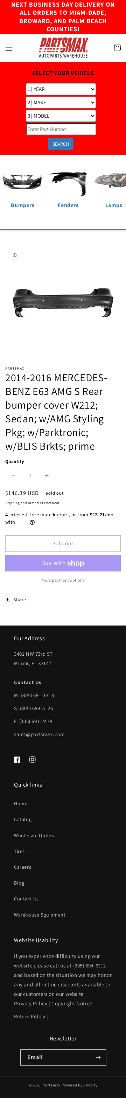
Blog (19, 883)
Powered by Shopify (80, 1085)
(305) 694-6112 (89, 965)
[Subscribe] (98, 1057)
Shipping (12, 503)
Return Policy (30, 1016)
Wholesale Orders (34, 835)
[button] (8, 47)
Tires (19, 851)
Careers (22, 867)
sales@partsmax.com (39, 734)
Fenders (68, 205)
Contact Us (26, 898)
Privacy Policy (30, 1003)
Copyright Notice (71, 1003)
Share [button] (19, 599)
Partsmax (52, 1085)
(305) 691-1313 (37, 695)
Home (20, 803)
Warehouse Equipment (39, 915)
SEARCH (60, 144)
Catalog (22, 819)
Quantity (14, 461)
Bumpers (22, 205)
